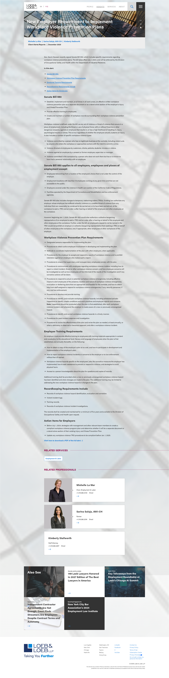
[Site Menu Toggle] (140, 6)
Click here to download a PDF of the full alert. (62, 440)
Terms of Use (133, 650)
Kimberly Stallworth (72, 41)
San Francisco (103, 647)
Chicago (86, 650)
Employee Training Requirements (59, 82)
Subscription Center (136, 652)
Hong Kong (102, 655)
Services (111, 6)
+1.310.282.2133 (81, 493)
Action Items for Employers (57, 90)
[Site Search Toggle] (131, 6)
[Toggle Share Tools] (140, 24)
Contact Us (133, 645)
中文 (46, 6)
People (90, 6)
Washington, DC (104, 645)
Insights (100, 6)
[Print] (140, 27)
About (122, 6)
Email (91, 493)
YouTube (117, 652)
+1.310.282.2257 (53, 546)
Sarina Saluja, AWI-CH (52, 41)
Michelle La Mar (34, 41)
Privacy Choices (134, 655)
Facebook (118, 647)
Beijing (101, 652)
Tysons (101, 650)
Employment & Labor (53, 458)
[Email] (140, 20)
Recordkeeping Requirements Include (61, 86)
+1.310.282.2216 (81, 519)
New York (87, 647)
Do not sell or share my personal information (137, 658)
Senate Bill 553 (53, 74)
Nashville (87, 652)
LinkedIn (117, 645)
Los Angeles (87, 645)
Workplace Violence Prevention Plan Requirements (66, 78)
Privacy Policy (134, 647)
